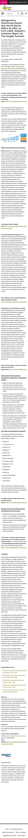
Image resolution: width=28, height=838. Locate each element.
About (7, 829)
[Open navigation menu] (2, 13)
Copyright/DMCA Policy (9, 835)
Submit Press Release (8, 832)
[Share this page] (26, 13)
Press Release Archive (16, 829)
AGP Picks (4, 2)
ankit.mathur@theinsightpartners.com (15, 736)
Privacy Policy (21, 835)
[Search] (18, 13)
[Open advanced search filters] (22, 13)
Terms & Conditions (20, 832)
